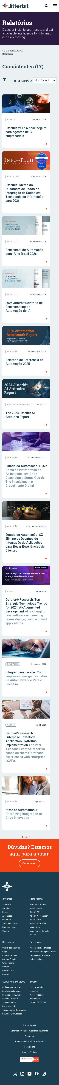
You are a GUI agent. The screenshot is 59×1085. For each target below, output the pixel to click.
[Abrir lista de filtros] (4, 79)
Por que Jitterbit (36, 987)
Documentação (9, 1006)
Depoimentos (8, 970)
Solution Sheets (9, 959)
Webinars (6, 967)
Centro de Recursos (12, 50)
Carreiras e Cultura (38, 1002)
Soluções (6, 908)
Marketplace (35, 927)
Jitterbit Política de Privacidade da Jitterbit (29, 1031)
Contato (27, 863)
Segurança (29, 1036)
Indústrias (6, 920)
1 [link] (22, 836)
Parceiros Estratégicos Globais (43, 952)
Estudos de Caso (9, 955)
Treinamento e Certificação (14, 1010)
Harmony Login (8, 927)
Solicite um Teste (9, 923)
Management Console (39, 931)
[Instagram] (44, 1073)
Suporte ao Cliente (10, 999)
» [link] (29, 836)
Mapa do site (29, 1047)
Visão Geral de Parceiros (40, 948)
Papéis (5, 912)
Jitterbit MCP (35, 920)
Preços (33, 935)
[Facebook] (37, 1073)
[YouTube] (29, 1073)
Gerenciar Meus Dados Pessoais (29, 1041)
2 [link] (26, 836)
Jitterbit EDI (34, 912)
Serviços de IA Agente (12, 995)
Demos (5, 974)
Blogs (4, 952)
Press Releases (36, 995)
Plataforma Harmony (39, 905)
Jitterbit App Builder (38, 923)
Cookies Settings (29, 1052)
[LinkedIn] (22, 1073)
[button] (55, 5)
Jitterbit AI (6, 905)
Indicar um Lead (37, 959)
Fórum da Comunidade (12, 1014)
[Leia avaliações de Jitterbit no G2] (29, 1059)
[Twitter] (15, 1073)
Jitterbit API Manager (39, 916)
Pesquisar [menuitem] (46, 5)
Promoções (35, 999)
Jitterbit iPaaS (36, 908)
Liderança (34, 991)
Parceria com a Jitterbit (40, 955)
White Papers (8, 963)
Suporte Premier (9, 1002)
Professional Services (11, 987)
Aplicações (7, 916)
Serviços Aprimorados (12, 991)
